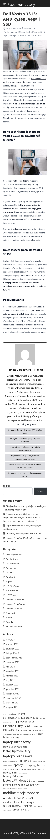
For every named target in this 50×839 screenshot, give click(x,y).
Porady (9, 622)
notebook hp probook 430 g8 (18, 802)
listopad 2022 (12, 653)
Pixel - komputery (21, 4)
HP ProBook (12, 590)
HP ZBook (11, 595)
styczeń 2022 (12, 684)
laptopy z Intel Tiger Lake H (23, 769)
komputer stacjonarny (9, 734)
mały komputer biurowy (10, 789)
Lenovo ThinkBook (15, 599)
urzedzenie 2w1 (38, 806)
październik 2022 (14, 657)
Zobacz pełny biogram (24, 424)
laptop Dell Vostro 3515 (15, 746)
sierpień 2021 (12, 707)
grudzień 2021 (12, 689)
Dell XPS (10, 572)
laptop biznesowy (17, 742)
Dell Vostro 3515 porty (17, 31)
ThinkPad (27, 805)
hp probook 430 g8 (24, 721)
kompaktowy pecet (26, 730)
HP (13, 722)
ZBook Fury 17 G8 (21, 809)
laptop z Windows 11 (16, 780)
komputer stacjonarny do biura (26, 734)
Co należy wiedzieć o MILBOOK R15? (23, 533)
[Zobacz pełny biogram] (36, 424)
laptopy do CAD (7, 765)
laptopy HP (20, 765)
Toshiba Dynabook (15, 626)
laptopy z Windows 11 (14, 776)
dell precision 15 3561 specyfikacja (20, 717)
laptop (39, 733)
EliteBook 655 (7, 722)
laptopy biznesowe (18, 756)
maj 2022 (10, 666)
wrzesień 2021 (13, 702)
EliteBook (42, 718)
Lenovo (7, 784)
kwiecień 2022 (12, 671)
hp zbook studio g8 (37, 726)
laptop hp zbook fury (17, 751)
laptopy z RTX (10, 772)
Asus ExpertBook (14, 554)
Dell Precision (12, 563)
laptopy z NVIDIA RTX (38, 769)
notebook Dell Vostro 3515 (29, 35)
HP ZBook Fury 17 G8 (17, 726)
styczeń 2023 (12, 644)
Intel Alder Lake (11, 729)
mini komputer (22, 789)
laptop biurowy (11, 737)
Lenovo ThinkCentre (15, 604)
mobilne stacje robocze (21, 792)
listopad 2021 (12, 693)
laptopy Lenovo (36, 765)
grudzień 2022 (12, 648)
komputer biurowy (38, 730)
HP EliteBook (12, 586)
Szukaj (6, 485)
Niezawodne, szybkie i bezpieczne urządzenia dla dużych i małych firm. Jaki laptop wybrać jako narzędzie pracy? (22, 518)
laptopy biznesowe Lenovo (10, 761)
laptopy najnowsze (8, 769)
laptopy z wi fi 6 (23, 773)
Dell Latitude (12, 559)
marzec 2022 (12, 675)
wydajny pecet (7, 810)
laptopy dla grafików (39, 761)
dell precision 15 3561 (14, 714)
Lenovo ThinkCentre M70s (25, 784)
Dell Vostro (30, 28)
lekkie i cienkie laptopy (37, 781)
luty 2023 (10, 639)
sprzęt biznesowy (12, 805)
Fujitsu (9, 581)
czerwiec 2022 (12, 662)
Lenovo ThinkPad (14, 608)
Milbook (10, 617)
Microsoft (10, 613)
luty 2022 (10, 680)
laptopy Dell (25, 760)
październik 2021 (14, 698)
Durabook (10, 577)
